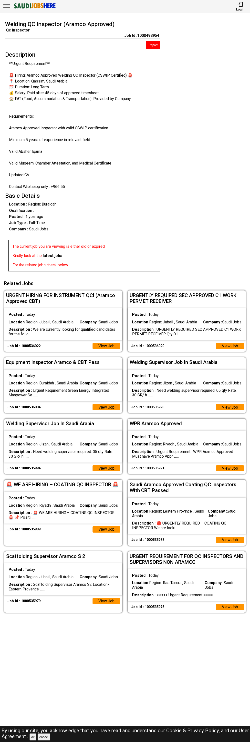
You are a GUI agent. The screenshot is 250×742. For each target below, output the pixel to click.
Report (153, 45)
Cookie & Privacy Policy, (193, 730)
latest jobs (52, 255)
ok (33, 737)
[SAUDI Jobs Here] (34, 8)
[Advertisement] (208, 147)
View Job (106, 346)
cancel (44, 737)
